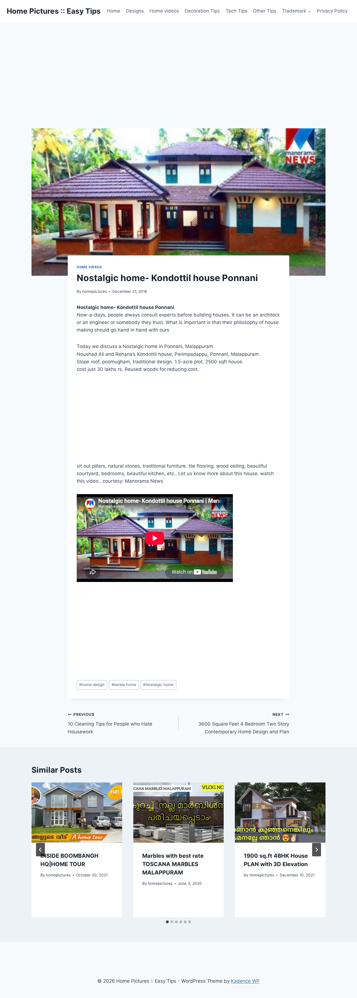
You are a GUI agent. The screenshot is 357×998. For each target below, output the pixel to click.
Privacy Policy (332, 11)
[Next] (316, 849)
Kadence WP (245, 981)
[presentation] (77, 812)
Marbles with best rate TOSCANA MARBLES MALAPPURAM (173, 864)
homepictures (94, 291)
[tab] (167, 921)
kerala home (124, 684)
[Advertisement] (178, 64)
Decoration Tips (202, 11)
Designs (135, 11)
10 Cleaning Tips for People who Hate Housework (110, 723)
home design (92, 684)
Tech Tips (236, 11)
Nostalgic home (158, 684)
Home (113, 11)
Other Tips (264, 11)
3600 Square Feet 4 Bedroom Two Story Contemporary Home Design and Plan (243, 723)
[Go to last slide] (40, 849)
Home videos (164, 11)
